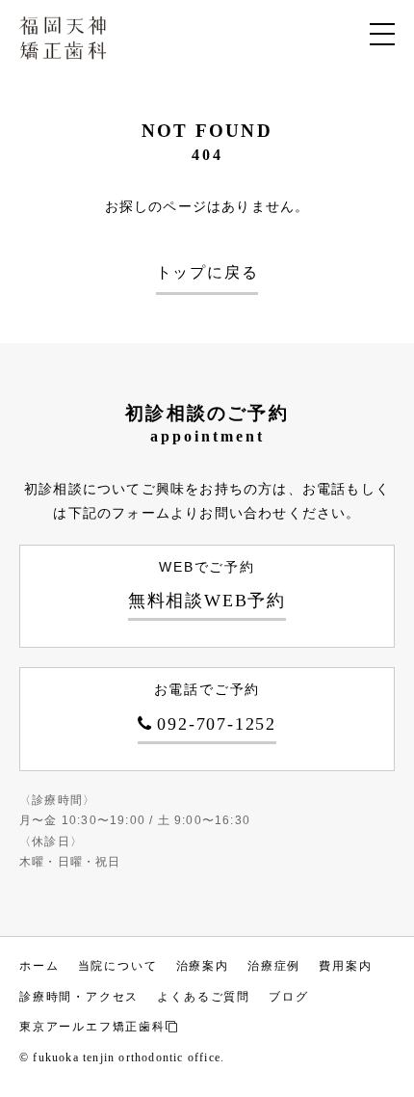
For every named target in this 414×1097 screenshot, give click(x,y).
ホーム (39, 966)
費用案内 (345, 966)
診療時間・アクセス (79, 996)
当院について (118, 966)
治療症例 (273, 966)
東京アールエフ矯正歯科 (92, 1026)
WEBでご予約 (207, 584)
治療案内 (202, 966)
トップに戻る (207, 272)
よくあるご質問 (203, 996)
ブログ (288, 996)
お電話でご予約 (215, 707)
